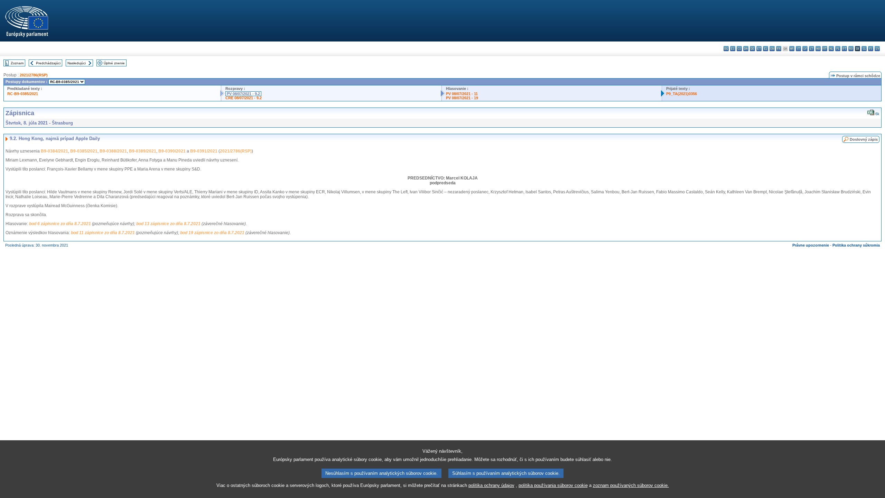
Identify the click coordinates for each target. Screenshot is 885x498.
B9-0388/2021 (113, 151)
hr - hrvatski (791, 48)
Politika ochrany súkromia (856, 245)
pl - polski (837, 48)
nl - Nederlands (831, 48)
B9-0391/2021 (203, 151)
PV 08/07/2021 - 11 (462, 94)
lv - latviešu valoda (805, 48)
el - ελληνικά (765, 48)
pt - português (844, 48)
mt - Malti (824, 48)
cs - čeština (739, 48)
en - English (772, 48)
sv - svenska (877, 48)
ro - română (851, 48)
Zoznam (17, 63)
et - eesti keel (759, 48)
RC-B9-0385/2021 (22, 94)
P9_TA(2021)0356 (681, 94)
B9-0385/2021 (83, 151)
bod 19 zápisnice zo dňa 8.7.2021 (212, 232)
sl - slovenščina (864, 48)
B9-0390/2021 (172, 151)
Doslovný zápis (864, 139)
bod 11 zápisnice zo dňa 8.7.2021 (103, 232)
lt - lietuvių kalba (811, 48)
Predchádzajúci (48, 63)
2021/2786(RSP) (34, 75)
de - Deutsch (752, 48)
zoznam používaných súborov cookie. (631, 485)
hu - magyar (818, 48)
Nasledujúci (76, 63)
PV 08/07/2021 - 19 (462, 98)
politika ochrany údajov (491, 485)
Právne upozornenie (810, 245)
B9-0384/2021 (54, 151)
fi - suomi (870, 48)
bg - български (726, 48)
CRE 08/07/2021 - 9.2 (243, 98)
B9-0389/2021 (142, 151)
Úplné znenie (114, 63)
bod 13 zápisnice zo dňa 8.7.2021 (168, 223)
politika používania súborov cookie (553, 485)
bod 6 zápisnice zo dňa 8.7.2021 (60, 223)
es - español (732, 48)
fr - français (778, 48)
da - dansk (745, 48)
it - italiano (798, 48)
